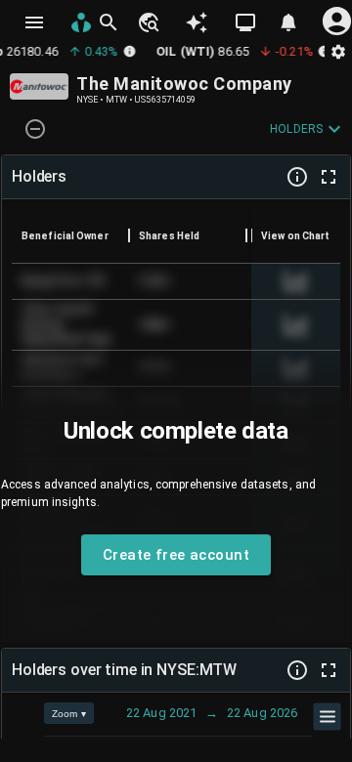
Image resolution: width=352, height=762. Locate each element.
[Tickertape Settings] (338, 51)
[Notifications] (288, 22)
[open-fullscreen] (328, 177)
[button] (147, 22)
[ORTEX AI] (196, 22)
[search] (108, 22)
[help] (297, 177)
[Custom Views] (245, 22)
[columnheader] (70, 235)
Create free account (176, 555)
